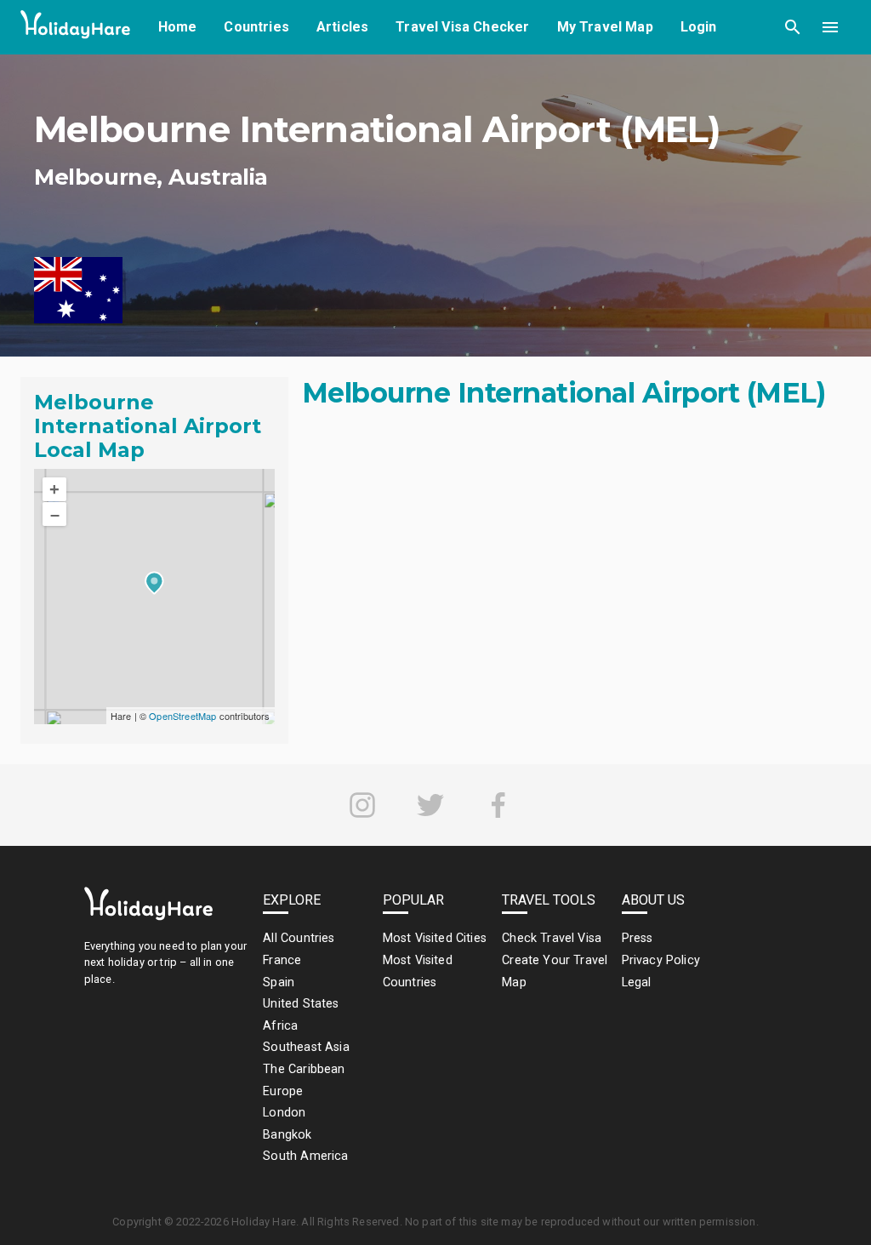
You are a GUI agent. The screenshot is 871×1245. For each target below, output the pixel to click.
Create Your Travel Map (554, 971)
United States (301, 1004)
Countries (256, 27)
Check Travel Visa (551, 938)
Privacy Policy (661, 960)
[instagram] (362, 805)
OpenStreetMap (182, 715)
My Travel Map (605, 27)
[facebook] (498, 805)
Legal (637, 982)
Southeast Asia (306, 1047)
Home (177, 27)
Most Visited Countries (418, 971)
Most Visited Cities (435, 938)
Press (637, 938)
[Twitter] (430, 805)
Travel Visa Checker (462, 27)
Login (698, 27)
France (282, 960)
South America (305, 1156)
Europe (283, 1091)
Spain (278, 982)
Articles (342, 27)
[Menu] (830, 27)
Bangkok (287, 1135)
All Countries (298, 938)
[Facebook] (498, 805)
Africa (280, 1026)
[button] (793, 27)
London (284, 1112)
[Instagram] (362, 805)
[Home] (75, 27)
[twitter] (430, 805)
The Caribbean (303, 1069)
